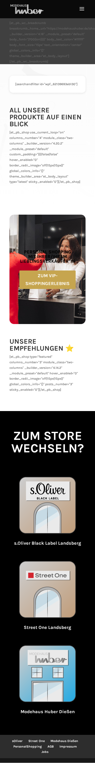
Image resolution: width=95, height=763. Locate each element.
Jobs (45, 752)
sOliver (17, 741)
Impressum (68, 746)
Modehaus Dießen (64, 741)
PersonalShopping (27, 746)
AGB (51, 746)
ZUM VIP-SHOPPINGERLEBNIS (47, 279)
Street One (36, 741)
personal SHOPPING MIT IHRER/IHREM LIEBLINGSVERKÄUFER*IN (47, 256)
